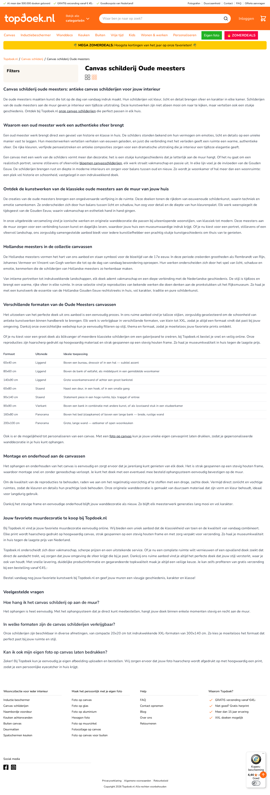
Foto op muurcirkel (84, 724)
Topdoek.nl (10, 59)
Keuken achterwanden (17, 718)
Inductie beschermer (16, 700)
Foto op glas (80, 706)
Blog (143, 712)
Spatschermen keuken (17, 735)
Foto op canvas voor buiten (90, 735)
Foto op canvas (82, 700)
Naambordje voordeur (17, 712)
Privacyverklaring (112, 780)
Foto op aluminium (84, 712)
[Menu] (263, 754)
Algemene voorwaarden (137, 780)
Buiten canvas (12, 724)
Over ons (146, 718)
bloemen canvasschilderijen (101, 163)
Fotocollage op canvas (86, 729)
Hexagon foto (81, 718)
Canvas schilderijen (15, 706)
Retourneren (148, 724)
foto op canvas (120, 436)
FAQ (143, 700)
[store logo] (29, 18)
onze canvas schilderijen (77, 111)
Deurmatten (11, 729)
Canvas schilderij (32, 59)
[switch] (256, 783)
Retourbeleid (161, 780)
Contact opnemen (151, 706)
